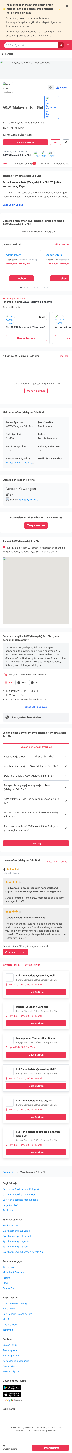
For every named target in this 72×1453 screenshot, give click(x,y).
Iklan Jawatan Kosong (15, 1303)
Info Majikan (10, 1324)
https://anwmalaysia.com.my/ (22, 462)
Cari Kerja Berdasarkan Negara (20, 1199)
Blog (5, 1282)
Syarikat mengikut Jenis (16, 1241)
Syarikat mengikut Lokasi (16, 1230)
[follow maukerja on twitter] (12, 1416)
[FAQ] (51, 87)
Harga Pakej (9, 1308)
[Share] (66, 142)
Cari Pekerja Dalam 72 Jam (17, 1314)
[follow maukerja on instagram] (27, 1416)
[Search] (61, 45)
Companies (9, 1172)
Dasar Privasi (10, 1366)
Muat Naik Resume (13, 1272)
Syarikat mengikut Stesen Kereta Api (23, 1251)
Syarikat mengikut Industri (18, 1236)
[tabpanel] (36, 799)
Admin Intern (13, 254)
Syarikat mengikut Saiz (15, 1246)
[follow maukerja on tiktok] (42, 1416)
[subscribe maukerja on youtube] (19, 1416)
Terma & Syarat (11, 1371)
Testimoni (8, 1210)
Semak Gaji (9, 1288)
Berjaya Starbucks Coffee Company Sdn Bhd (36, 979)
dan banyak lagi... (29, 499)
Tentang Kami (10, 1350)
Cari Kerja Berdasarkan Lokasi (19, 1194)
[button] (36, 756)
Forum (6, 1277)
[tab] (36, 746)
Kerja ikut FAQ (11, 1205)
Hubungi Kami (11, 1355)
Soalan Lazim (10, 1344)
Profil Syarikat (10, 1225)
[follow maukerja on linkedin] (34, 1416)
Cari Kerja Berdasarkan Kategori (21, 1189)
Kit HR (6, 1319)
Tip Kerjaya (9, 1267)
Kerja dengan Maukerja (16, 1360)
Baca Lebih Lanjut (13, 204)
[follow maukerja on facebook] (5, 1416)
